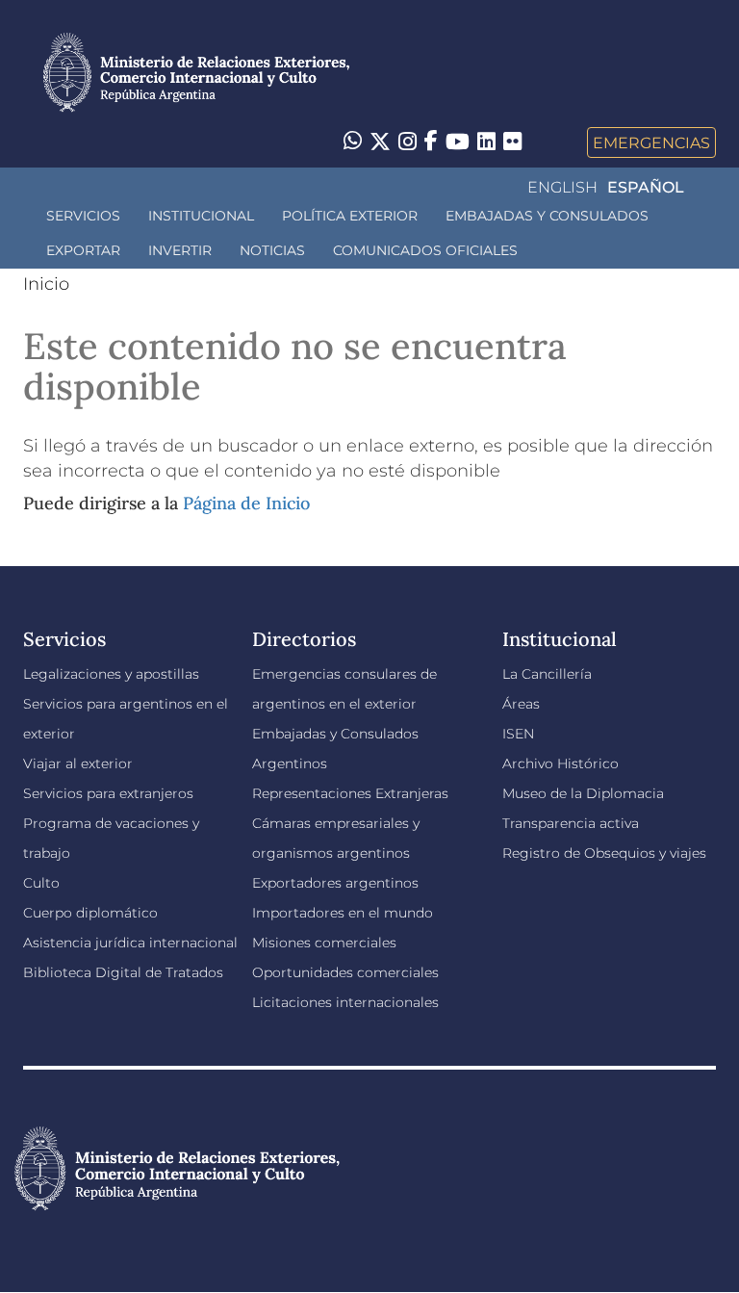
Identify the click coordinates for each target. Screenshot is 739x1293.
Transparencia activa (570, 823)
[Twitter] (380, 142)
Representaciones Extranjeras (350, 793)
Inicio (46, 284)
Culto (41, 883)
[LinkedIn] (486, 140)
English (562, 187)
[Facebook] (431, 142)
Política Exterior (350, 215)
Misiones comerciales (324, 942)
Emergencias (651, 142)
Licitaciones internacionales (345, 1002)
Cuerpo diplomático (90, 912)
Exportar (83, 250)
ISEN (518, 733)
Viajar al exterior (78, 763)
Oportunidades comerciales (345, 972)
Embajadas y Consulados (547, 215)
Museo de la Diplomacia (583, 793)
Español (645, 187)
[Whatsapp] (353, 142)
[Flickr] (512, 140)
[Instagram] (407, 142)
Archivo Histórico (560, 763)
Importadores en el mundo (342, 912)
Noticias (272, 250)
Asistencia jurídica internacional (130, 942)
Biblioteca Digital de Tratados (123, 972)
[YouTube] (458, 142)
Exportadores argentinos (335, 883)
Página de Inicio (246, 503)
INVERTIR (180, 250)
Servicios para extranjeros (108, 793)
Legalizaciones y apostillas (111, 674)
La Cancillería (547, 674)
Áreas (521, 703)
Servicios (83, 215)
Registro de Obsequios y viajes (604, 853)
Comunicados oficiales (425, 250)
